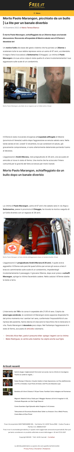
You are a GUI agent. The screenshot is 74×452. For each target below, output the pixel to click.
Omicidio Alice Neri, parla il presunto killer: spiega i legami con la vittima (37, 336)
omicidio (30, 329)
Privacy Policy (28, 449)
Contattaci (51, 437)
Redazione (46, 449)
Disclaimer (38, 449)
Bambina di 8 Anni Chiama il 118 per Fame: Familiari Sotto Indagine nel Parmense (42, 391)
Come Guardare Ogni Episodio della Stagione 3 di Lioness (34, 406)
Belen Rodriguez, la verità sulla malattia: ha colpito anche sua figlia (35, 339)
